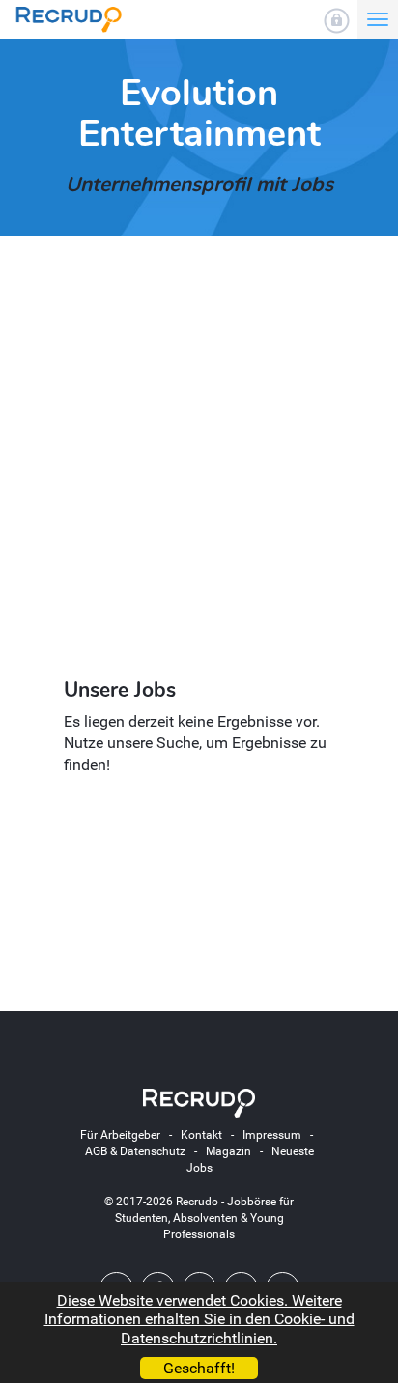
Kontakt (201, 1135)
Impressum (271, 1135)
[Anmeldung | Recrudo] (337, 21)
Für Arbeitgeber (120, 1135)
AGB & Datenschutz (135, 1151)
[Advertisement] (199, 459)
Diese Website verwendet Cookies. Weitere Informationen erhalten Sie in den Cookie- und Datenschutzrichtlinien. (199, 1318)
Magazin (228, 1151)
